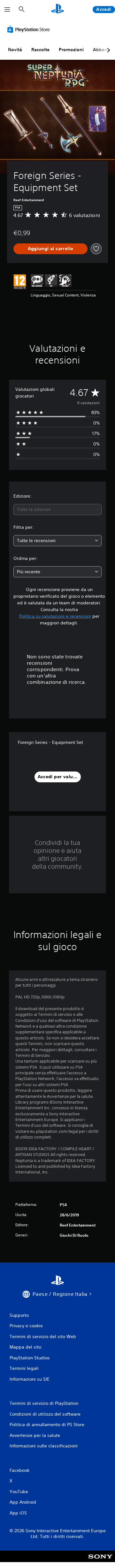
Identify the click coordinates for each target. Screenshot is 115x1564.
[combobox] (57, 509)
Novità (15, 49)
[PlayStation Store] (29, 29)
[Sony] (100, 1560)
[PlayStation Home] (57, 9)
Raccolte (40, 49)
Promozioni (71, 49)
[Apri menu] (7, 9)
